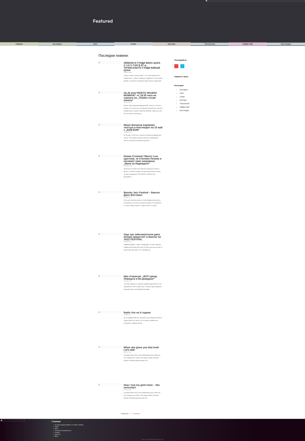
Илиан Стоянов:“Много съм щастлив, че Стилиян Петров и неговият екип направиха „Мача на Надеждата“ (142, 160)
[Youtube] (176, 66)
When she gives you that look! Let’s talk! (141, 348)
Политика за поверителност (63, 430)
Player (56, 427)
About (56, 436)
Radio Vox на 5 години (137, 312)
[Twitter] (182, 66)
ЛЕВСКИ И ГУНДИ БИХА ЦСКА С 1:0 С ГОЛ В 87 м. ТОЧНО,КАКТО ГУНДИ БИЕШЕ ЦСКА (142, 66)
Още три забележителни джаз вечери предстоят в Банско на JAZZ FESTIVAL (142, 237)
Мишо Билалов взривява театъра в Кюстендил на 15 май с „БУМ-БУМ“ (143, 127)
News (56, 428)
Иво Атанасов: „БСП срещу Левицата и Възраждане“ (140, 277)
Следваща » (137, 413)
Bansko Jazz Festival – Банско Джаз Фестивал (142, 193)
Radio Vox (57, 434)
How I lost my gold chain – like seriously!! (142, 386)
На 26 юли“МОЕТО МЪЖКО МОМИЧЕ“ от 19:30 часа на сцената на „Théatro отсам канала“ (140, 96)
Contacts (57, 432)
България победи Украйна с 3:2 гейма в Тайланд (69, 425)
